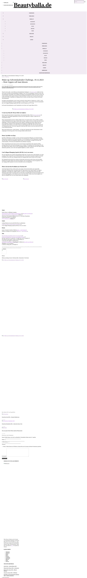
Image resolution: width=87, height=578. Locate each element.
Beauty (31, 36)
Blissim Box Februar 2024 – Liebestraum (11, 568)
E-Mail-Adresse (5, 441)
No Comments (10, 85)
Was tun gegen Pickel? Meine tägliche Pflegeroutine (12, 430)
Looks (31, 39)
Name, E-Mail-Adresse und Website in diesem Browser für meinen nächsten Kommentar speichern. (22, 446)
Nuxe (37, 246)
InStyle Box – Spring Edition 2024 (10, 566)
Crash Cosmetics (9, 246)
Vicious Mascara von (8, 218)
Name (3, 439)
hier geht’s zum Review (28, 242)
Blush (33, 26)
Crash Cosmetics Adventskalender (17, 246)
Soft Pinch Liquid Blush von (10, 242)
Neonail (27, 246)
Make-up (45, 48)
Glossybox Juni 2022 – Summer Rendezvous (10, 417)
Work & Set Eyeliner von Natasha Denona (10, 214)
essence (24, 246)
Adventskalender (4, 246)
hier (12, 545)
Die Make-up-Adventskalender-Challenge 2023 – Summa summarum (11, 575)
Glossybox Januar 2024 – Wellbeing (10, 572)
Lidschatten (45, 53)
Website (3, 444)
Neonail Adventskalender (32, 246)
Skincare (31, 33)
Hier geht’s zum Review (27, 213)
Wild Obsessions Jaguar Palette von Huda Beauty (11, 213)
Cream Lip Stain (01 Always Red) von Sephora (11, 224)
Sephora (8, 247)
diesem (32, 92)
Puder (32, 30)
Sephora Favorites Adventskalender (15, 247)
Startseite (44, 43)
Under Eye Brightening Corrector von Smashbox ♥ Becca (13, 236)
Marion (4, 248)
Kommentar (4, 456)
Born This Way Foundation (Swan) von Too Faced (12, 235)
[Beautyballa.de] (32, 5)
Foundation (32, 21)
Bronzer (32, 28)
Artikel (35, 92)
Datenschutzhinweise (44, 72)
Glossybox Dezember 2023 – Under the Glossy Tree (12, 423)
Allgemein (8, 551)
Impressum (6, 2)
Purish (39, 246)
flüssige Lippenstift (36, 115)
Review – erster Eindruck (21, 230)
